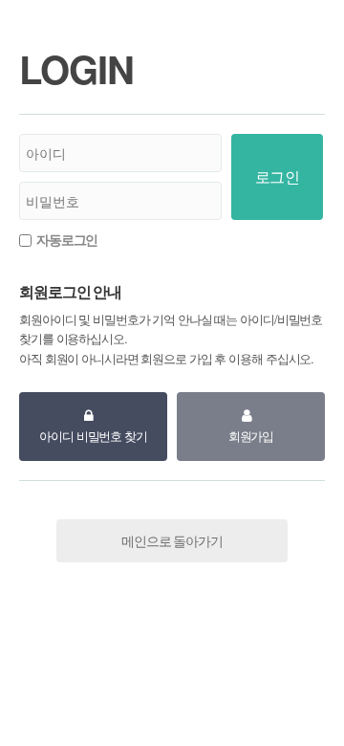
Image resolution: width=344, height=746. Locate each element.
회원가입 (251, 436)
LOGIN (76, 68)
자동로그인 (66, 239)
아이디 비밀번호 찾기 (93, 436)
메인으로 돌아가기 (172, 540)
